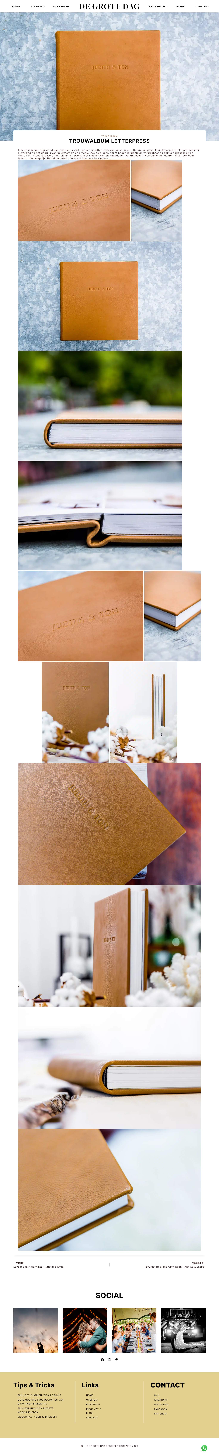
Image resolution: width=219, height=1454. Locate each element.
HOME (89, 1395)
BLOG (89, 1413)
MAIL (157, 1395)
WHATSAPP (161, 1400)
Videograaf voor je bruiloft (37, 1417)
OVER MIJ (92, 1400)
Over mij (38, 6)
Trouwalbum (109, 136)
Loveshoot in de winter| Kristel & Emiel (38, 1265)
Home (16, 6)
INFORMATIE (93, 1409)
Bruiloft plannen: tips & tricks (39, 1395)
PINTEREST (161, 1413)
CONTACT (92, 1417)
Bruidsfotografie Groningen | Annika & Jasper (176, 1265)
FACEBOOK (160, 1409)
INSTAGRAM (161, 1404)
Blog (180, 6)
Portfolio (61, 6)
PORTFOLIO (93, 1404)
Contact (203, 6)
